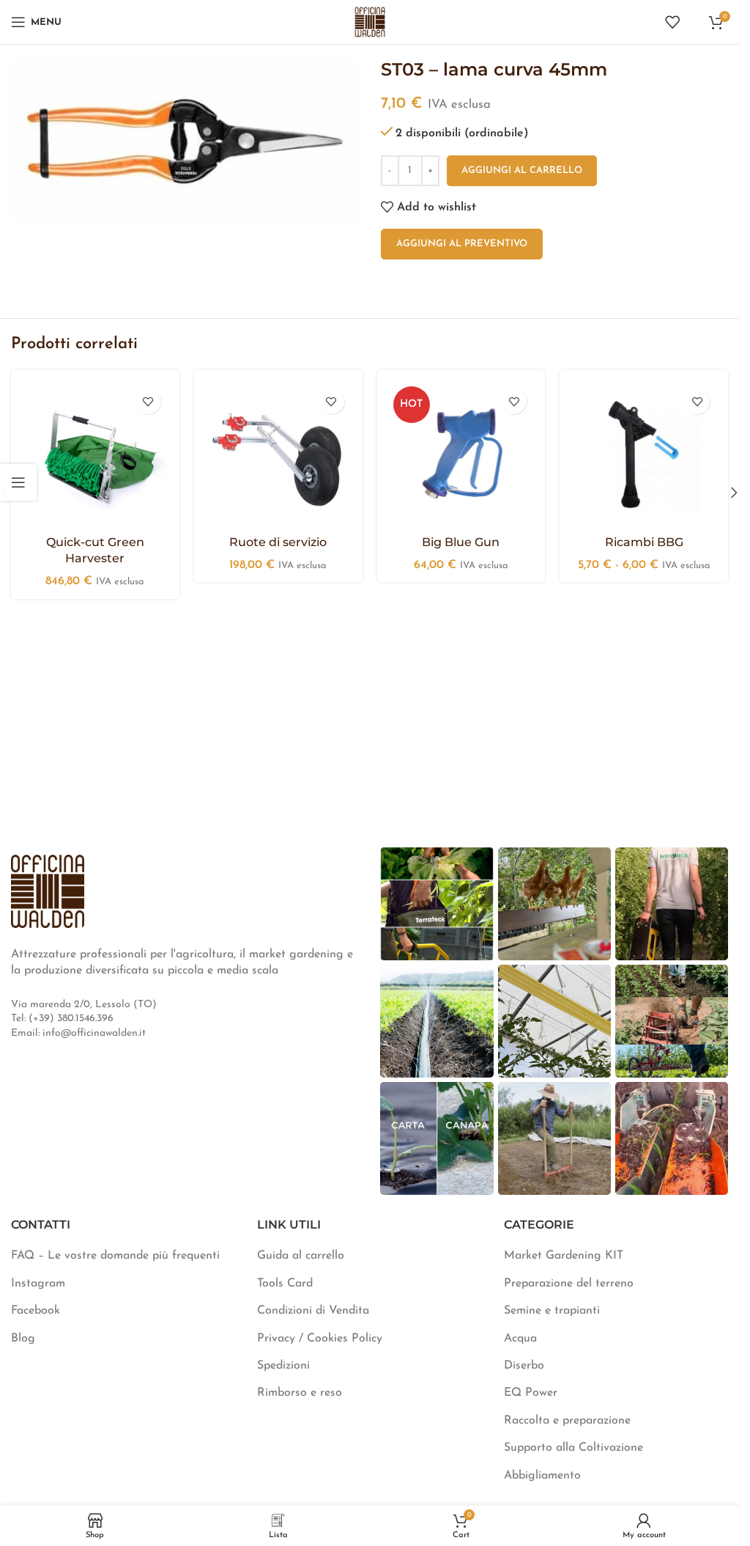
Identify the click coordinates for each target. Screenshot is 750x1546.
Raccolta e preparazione (567, 1421)
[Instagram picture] (436, 903)
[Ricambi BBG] (644, 454)
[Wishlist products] (672, 22)
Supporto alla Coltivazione (573, 1448)
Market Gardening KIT (563, 1256)
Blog (23, 1338)
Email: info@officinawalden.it (78, 1033)
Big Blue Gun (461, 542)
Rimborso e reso (299, 1393)
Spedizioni (283, 1366)
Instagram (38, 1283)
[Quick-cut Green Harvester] (95, 454)
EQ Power (530, 1393)
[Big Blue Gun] (461, 454)
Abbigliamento (542, 1475)
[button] (734, 492)
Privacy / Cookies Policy (319, 1338)
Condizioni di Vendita (313, 1311)
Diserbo (524, 1366)
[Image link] (47, 891)
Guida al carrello (300, 1256)
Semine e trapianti (552, 1311)
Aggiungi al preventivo (461, 244)
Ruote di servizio (278, 542)
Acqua (520, 1338)
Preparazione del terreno (569, 1283)
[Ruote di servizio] (278, 454)
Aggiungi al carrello (521, 170)
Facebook (35, 1311)
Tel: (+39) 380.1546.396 (62, 1018)
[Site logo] (370, 21)
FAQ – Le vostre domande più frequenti (115, 1256)
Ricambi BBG (644, 542)
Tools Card (285, 1283)
